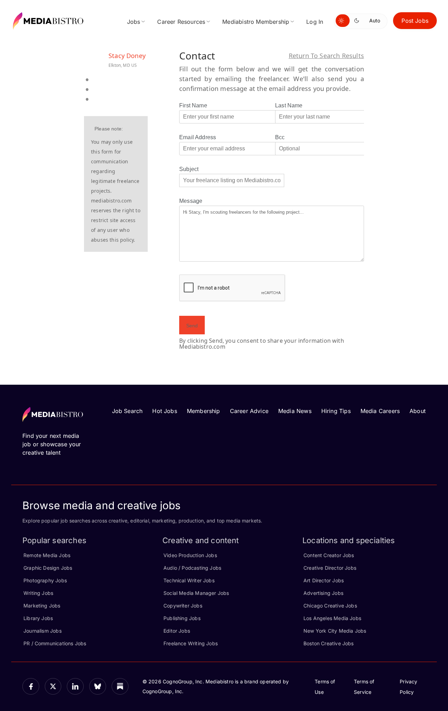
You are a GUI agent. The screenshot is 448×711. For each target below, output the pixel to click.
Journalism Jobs (42, 631)
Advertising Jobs (323, 593)
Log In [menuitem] (314, 21)
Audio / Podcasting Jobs (192, 568)
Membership (203, 410)
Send (192, 325)
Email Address (197, 137)
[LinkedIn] (75, 686)
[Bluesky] (97, 686)
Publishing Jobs (182, 618)
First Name (193, 105)
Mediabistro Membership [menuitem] (255, 21)
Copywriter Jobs (182, 606)
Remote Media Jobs (46, 555)
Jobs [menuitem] (133, 21)
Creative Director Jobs (329, 568)
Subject (188, 169)
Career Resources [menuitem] (181, 21)
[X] (53, 686)
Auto (374, 20)
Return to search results (326, 55)
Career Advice (249, 410)
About (418, 410)
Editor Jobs (176, 631)
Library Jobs (38, 618)
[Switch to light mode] (343, 20)
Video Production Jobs (190, 555)
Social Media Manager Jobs (196, 593)
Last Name (289, 105)
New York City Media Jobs (334, 631)
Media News (295, 410)
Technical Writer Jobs (189, 580)
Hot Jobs (164, 410)
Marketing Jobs (42, 606)
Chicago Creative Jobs (330, 606)
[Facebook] (30, 686)
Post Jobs (414, 20)
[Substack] (120, 686)
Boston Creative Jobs (328, 643)
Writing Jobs (38, 593)
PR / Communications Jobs (54, 643)
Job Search (127, 410)
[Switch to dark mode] (358, 20)
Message (190, 201)
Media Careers (380, 410)
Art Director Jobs (323, 580)
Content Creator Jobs (328, 555)
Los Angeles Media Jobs (332, 618)
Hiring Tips (336, 410)
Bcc (280, 137)
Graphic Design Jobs (47, 568)
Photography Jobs (45, 580)
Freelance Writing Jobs (190, 643)
